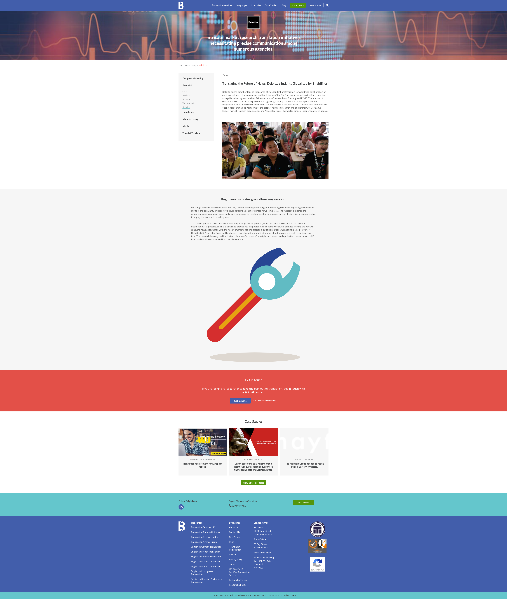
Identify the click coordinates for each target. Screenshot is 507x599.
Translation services (222, 5)
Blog (283, 5)
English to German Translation (206, 546)
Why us (232, 554)
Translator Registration (235, 548)
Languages (241, 5)
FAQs (231, 541)
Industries (256, 5)
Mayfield (186, 95)
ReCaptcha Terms (238, 580)
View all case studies (253, 482)
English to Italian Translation (205, 561)
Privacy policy (235, 559)
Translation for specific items (205, 532)
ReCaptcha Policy (237, 584)
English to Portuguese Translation (202, 573)
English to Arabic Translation (205, 566)
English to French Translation (205, 551)
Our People (234, 537)
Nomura (186, 99)
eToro (185, 91)
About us (233, 527)
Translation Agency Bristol (204, 541)
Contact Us (315, 5)
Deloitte (186, 107)
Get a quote (298, 5)
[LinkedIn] (181, 507)
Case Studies (271, 5)
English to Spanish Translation (206, 556)
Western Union (189, 103)
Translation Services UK (203, 527)
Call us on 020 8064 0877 (265, 401)
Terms (232, 564)
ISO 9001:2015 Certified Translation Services (239, 572)
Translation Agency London (204, 537)
